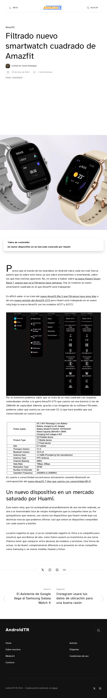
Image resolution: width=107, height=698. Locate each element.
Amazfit (10, 27)
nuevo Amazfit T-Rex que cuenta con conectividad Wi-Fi (59, 481)
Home (8, 643)
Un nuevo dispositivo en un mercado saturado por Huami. (39, 247)
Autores (73, 643)
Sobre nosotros (13, 649)
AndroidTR (17, 630)
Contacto (10, 662)
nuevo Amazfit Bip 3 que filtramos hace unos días (68, 296)
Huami (8, 77)
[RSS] (100, 688)
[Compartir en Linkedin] (57, 570)
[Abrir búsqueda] (98, 630)
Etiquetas (74, 649)
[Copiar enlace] (64, 570)
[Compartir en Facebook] (50, 570)
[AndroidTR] (52, 8)
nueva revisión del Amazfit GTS (32, 300)
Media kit (10, 656)
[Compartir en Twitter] (42, 570)
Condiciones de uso (79, 656)
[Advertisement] (53, 113)
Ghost (55, 688)
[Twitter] (94, 688)
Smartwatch (17, 77)
